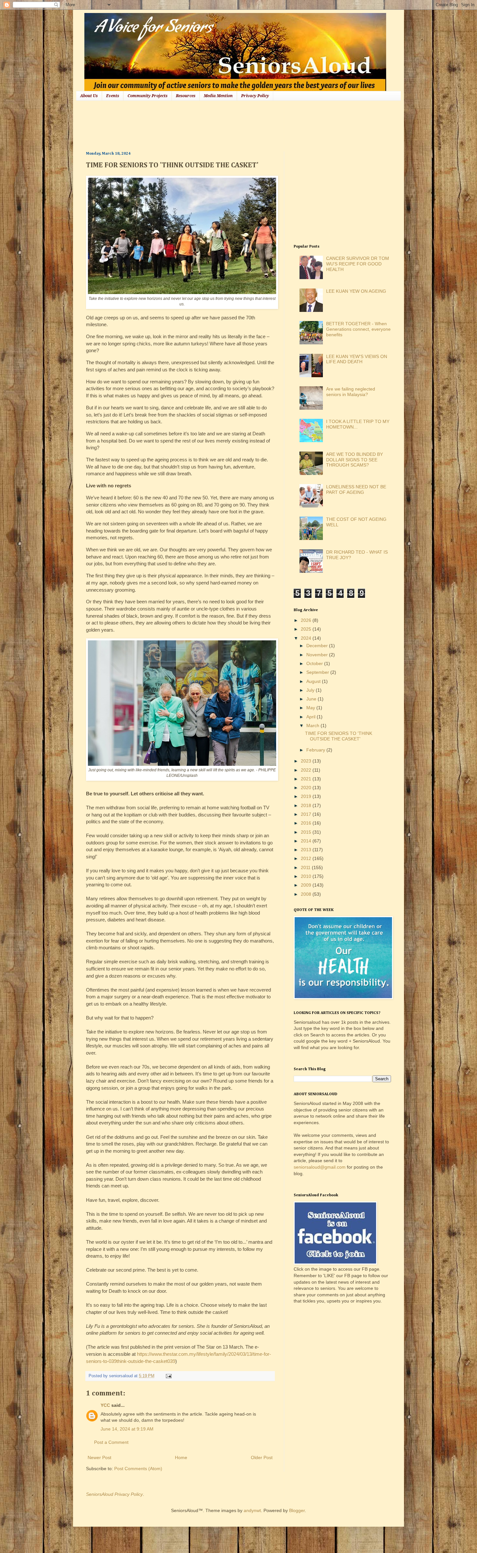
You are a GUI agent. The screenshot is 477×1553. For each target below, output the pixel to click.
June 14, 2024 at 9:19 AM (127, 1428)
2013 (306, 849)
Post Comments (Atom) (138, 1468)
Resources (185, 96)
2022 (306, 770)
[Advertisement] (204, 125)
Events (112, 96)
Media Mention (218, 96)
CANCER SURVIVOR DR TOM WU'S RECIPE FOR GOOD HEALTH (357, 264)
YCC (105, 1405)
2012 (306, 858)
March (313, 725)
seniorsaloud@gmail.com (320, 1167)
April (311, 716)
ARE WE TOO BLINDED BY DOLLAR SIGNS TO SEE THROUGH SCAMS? (354, 460)
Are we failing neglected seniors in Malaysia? (350, 391)
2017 (306, 814)
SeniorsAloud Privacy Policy (114, 1494)
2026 (306, 620)
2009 (306, 885)
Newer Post (99, 1457)
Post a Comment (111, 1442)
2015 (306, 832)
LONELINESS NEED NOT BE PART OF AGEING (356, 489)
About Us (89, 96)
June (312, 698)
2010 (306, 876)
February (316, 749)
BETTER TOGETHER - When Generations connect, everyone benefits (358, 329)
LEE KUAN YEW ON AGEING (356, 291)
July (311, 690)
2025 (306, 629)
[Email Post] (168, 1376)
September (318, 672)
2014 (306, 840)
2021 (306, 778)
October (315, 663)
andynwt (252, 1510)
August (314, 681)
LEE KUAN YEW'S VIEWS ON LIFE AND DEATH (356, 359)
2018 (306, 805)
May (311, 707)
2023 (306, 761)
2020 (306, 787)
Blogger (297, 1510)
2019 (306, 796)
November (317, 654)
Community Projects (147, 96)
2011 (306, 867)
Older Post (262, 1457)
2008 (306, 894)
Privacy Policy (255, 96)
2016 (306, 823)
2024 (306, 638)
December (317, 645)
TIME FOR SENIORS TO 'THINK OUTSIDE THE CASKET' (338, 736)
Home (181, 1457)
